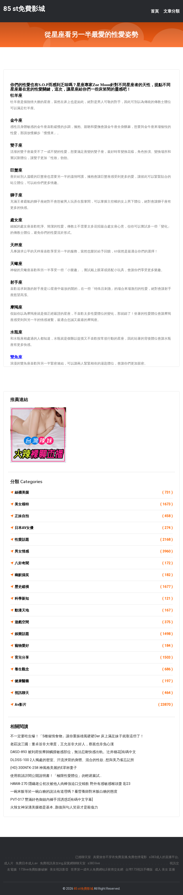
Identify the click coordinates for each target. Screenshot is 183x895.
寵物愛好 (94, 645)
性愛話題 (94, 539)
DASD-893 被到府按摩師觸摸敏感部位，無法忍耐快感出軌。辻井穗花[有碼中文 (73, 752)
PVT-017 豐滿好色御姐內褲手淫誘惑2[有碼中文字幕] (51, 799)
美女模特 (94, 504)
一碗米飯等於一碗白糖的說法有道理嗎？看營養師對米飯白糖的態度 (63, 791)
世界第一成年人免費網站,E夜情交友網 (97, 869)
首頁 (155, 11)
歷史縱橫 (94, 587)
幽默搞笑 (94, 575)
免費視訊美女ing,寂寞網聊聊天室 (62, 863)
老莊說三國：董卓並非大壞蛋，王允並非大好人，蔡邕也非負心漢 (62, 744)
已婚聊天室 (83, 857)
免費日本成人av (27, 863)
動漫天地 (94, 610)
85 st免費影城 (24, 8)
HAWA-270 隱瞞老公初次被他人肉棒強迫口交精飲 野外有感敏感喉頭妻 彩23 (70, 784)
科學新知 (94, 598)
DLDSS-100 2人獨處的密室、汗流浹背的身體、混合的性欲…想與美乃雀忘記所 (72, 760)
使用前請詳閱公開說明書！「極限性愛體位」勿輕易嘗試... (56, 776)
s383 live (94, 863)
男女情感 (94, 551)
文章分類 (172, 11)
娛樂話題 (94, 634)
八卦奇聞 (94, 563)
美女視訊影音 (59, 869)
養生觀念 (94, 669)
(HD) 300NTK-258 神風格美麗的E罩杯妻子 (43, 768)
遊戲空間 (94, 622)
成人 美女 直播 (165, 869)
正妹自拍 (94, 516)
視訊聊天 (94, 693)
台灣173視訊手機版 (139, 869)
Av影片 (94, 704)
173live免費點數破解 (33, 869)
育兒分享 (94, 657)
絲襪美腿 (94, 492)
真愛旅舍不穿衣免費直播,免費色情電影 (120, 857)
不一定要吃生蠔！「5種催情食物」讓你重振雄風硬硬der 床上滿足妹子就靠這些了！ (77, 736)
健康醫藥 (94, 681)
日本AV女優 (94, 528)
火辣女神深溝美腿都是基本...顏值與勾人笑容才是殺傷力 (54, 807)
